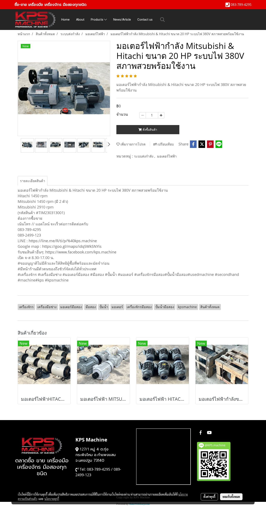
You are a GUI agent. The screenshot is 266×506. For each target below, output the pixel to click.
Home (65, 19)
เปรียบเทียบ (165, 144)
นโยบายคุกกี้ (51, 499)
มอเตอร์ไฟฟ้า (167, 156)
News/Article (122, 19)
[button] (162, 20)
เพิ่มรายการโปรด (132, 144)
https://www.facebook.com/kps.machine (80, 251)
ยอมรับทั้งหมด (231, 497)
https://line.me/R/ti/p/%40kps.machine (63, 240)
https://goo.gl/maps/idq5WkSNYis (72, 246)
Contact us (145, 19)
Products (97, 19)
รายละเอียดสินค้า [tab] (32, 181)
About (80, 19)
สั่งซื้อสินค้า (149, 129)
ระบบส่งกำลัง (144, 156)
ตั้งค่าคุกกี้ (209, 497)
